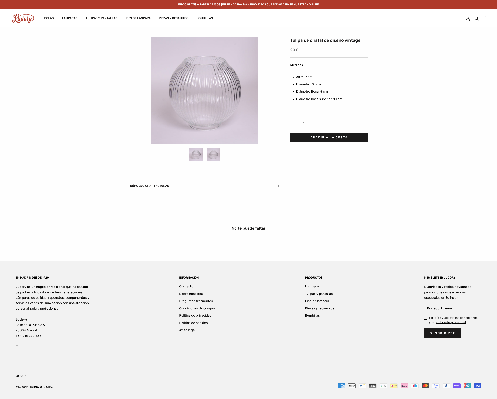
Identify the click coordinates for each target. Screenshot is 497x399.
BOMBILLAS (205, 18)
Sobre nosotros (191, 294)
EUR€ (19, 376)
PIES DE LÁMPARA (138, 18)
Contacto (186, 286)
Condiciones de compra (197, 308)
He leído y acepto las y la (453, 320)
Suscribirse (442, 333)
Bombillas (312, 315)
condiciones (469, 318)
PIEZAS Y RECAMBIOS (174, 18)
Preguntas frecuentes (196, 301)
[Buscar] (477, 18)
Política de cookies (193, 323)
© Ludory (22, 387)
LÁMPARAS (69, 18)
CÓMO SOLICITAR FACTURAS (149, 186)
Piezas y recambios (319, 308)
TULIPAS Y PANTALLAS (101, 18)
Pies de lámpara (317, 301)
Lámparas (312, 286)
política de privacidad (450, 322)
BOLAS (49, 18)
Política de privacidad (195, 315)
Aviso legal (187, 330)
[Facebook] (17, 345)
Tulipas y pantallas (319, 294)
